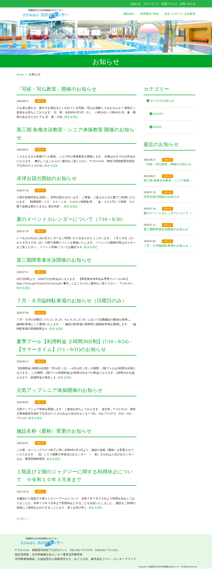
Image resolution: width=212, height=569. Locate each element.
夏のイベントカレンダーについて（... (169, 213)
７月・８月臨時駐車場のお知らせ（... (169, 245)
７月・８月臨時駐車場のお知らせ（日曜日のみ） (72, 300)
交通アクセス (169, 3)
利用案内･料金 (149, 13)
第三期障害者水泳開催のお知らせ (54, 260)
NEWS (157, 127)
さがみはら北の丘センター (52, 14)
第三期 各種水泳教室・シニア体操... (168, 180)
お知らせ (135, 3)
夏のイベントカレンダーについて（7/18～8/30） (71, 219)
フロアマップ (151, 3)
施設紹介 (129, 13)
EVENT (158, 113)
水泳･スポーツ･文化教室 (179, 13)
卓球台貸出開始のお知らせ (47, 178)
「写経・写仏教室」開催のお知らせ (57, 89)
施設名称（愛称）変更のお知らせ (54, 431)
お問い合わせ (187, 3)
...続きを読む (70, 116)
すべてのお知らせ (162, 100)
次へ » (25, 518)
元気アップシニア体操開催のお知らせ (60, 390)
